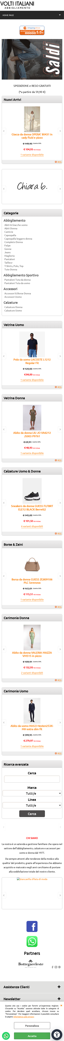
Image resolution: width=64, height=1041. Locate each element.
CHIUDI (61, 1005)
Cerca (32, 773)
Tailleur (8, 262)
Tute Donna (10, 269)
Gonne (7, 248)
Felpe (7, 245)
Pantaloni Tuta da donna (17, 279)
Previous (4, 827)
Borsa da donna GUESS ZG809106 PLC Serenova (32, 580)
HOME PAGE (8, 15)
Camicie (8, 231)
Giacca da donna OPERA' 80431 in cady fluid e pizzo (32, 135)
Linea (32, 799)
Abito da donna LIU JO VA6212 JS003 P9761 (32, 434)
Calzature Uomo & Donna (22, 471)
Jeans (7, 252)
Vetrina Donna (14, 398)
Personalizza (32, 1025)
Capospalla (10, 235)
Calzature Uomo (13, 310)
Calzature (11, 302)
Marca (32, 787)
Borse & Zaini (13, 544)
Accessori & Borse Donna (17, 293)
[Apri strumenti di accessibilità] (56, 1034)
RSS (59, 161)
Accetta (32, 1035)
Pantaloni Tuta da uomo (17, 283)
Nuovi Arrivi (12, 99)
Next (60, 827)
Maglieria (9, 255)
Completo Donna (13, 241)
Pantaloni (9, 259)
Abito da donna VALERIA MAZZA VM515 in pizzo (32, 654)
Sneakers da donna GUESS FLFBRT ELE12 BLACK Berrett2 (32, 507)
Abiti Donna (10, 228)
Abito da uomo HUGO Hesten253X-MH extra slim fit (32, 727)
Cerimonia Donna (16, 618)
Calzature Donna (13, 307)
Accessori (10, 289)
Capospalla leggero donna (18, 238)
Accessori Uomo (13, 296)
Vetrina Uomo (14, 325)
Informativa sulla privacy (23, 1016)
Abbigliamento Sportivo (21, 275)
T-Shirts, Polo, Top (13, 265)
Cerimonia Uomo (16, 691)
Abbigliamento (14, 220)
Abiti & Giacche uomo (15, 224)
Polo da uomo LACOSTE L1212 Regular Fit (32, 361)
